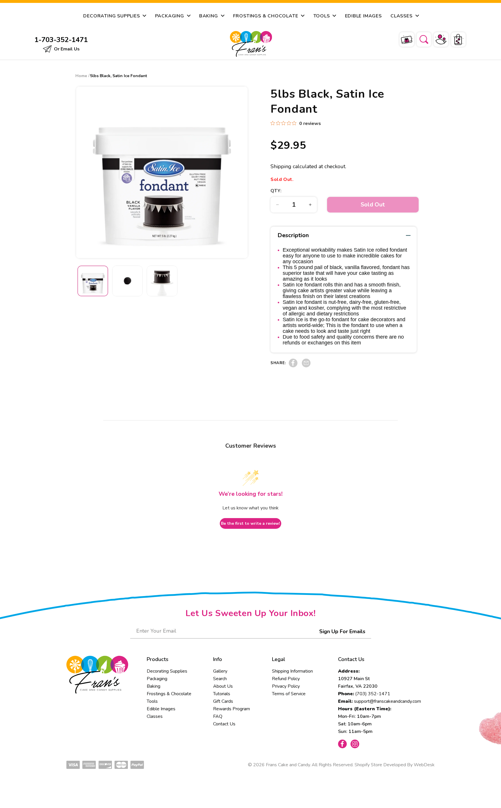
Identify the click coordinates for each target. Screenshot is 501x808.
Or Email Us (66, 49)
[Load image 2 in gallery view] (127, 281)
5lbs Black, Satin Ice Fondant (118, 76)
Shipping (281, 166)
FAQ (217, 716)
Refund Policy (286, 679)
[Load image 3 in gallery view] (162, 281)
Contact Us (224, 724)
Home (81, 76)
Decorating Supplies (167, 671)
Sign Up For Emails (342, 631)
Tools (152, 701)
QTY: (276, 190)
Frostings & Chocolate (169, 694)
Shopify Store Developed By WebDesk (395, 765)
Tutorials (221, 694)
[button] (420, 38)
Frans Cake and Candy (288, 765)
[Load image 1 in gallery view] (92, 281)
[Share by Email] (306, 366)
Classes (155, 716)
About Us (223, 686)
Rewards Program (231, 709)
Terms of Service (289, 694)
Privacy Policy (286, 686)
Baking (153, 686)
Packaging (157, 679)
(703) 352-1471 (372, 694)
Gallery (220, 671)
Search (220, 679)
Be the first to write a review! (250, 523)
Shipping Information (292, 671)
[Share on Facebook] (293, 366)
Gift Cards (223, 701)
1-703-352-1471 (61, 39)
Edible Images (161, 709)
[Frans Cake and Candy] (251, 44)
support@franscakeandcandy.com (387, 701)
